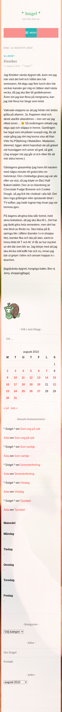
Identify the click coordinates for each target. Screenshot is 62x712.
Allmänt (9, 55)
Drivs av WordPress (24, 701)
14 (46, 377)
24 (15, 391)
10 (15, 377)
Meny (33, 32)
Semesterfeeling (30, 464)
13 (38, 377)
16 (7, 384)
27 (38, 391)
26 (31, 391)
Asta (6, 437)
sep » (14, 408)
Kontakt (8, 661)
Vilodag (25, 482)
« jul (6, 408)
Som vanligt (27, 446)
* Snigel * (31, 13)
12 (31, 377)
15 (54, 377)
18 (23, 384)
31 (15, 397)
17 (15, 384)
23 (7, 391)
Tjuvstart (25, 500)
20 (38, 384)
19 (31, 384)
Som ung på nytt (30, 428)
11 (23, 377)
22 (54, 384)
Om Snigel (10, 652)
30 (7, 397)
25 (23, 391)
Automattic (38, 705)
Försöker (10, 61)
